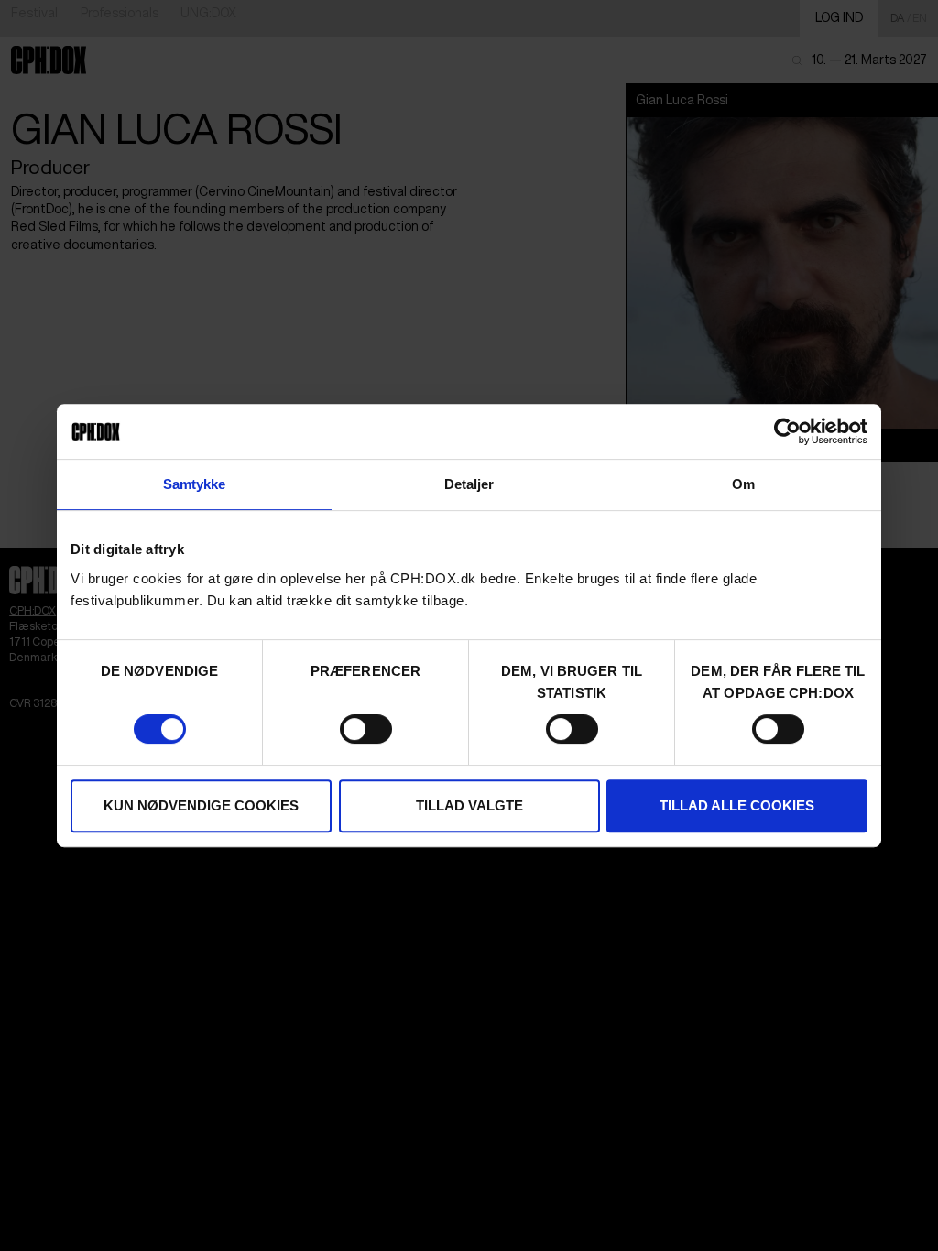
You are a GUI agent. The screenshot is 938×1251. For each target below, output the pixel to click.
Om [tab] (743, 484)
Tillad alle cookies (737, 805)
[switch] (366, 729)
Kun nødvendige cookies (201, 805)
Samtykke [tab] (194, 484)
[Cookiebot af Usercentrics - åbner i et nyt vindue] (787, 431)
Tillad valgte (469, 805)
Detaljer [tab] (469, 484)
